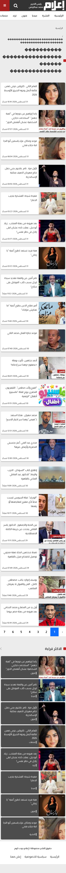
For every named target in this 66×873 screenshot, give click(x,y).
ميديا (34, 15)
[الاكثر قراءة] (1, 648)
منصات (4, 15)
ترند (15, 15)
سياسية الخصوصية (35, 856)
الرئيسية (59, 15)
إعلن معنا (15, 856)
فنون (24, 15)
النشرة (45, 15)
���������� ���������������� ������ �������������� (35, 41)
